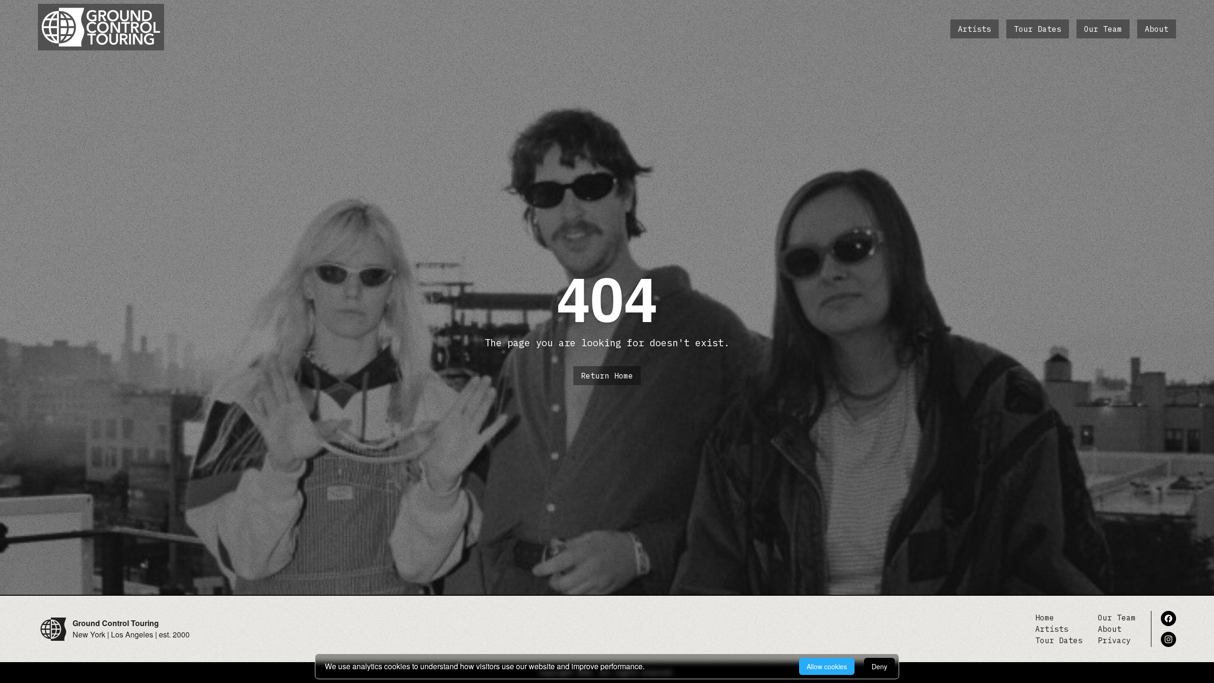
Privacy (1114, 640)
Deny (879, 666)
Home (1044, 617)
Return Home (607, 375)
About (1156, 29)
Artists (974, 29)
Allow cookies (827, 666)
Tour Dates (1037, 29)
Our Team (1103, 29)
